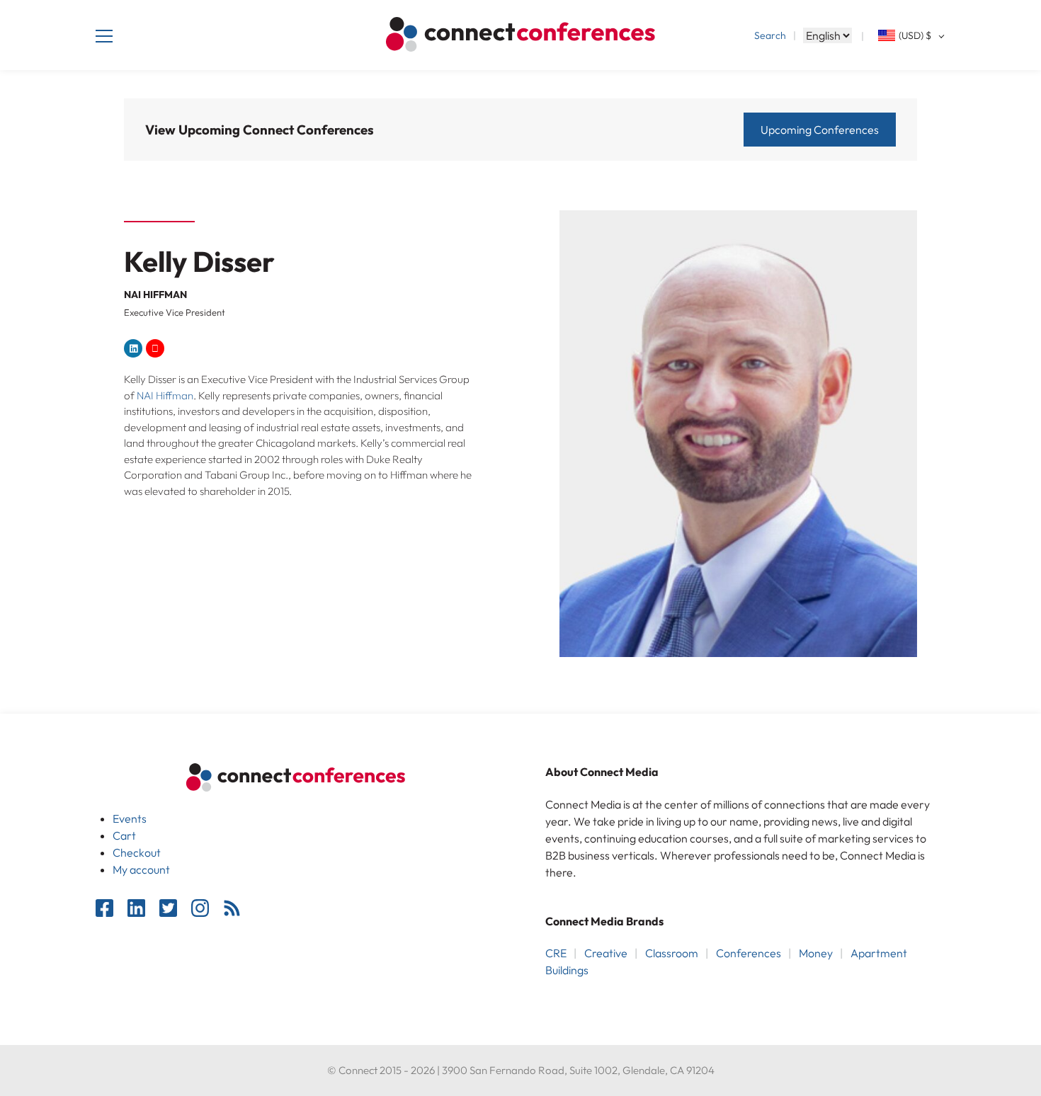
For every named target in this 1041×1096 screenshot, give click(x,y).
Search (770, 35)
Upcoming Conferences (820, 129)
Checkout (137, 852)
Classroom (671, 953)
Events (130, 818)
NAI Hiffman (165, 395)
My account (141, 869)
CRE (556, 953)
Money (816, 953)
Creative (605, 953)
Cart (124, 835)
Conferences (748, 953)
